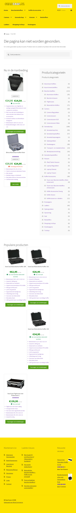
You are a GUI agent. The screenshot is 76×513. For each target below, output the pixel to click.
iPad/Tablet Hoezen (53, 162)
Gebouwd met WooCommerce (13, 502)
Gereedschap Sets (52, 130)
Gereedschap (19, 17)
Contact (8, 484)
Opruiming (47, 213)
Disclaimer (9, 473)
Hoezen (32, 17)
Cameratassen (51, 116)
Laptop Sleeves (51, 169)
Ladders (6, 24)
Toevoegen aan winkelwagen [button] (15, 131)
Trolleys (46, 230)
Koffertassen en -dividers (54, 198)
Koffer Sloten (51, 195)
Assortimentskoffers (50, 87)
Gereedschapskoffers (53, 134)
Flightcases (50, 102)
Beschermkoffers (17, 10)
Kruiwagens (32, 24)
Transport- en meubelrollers (56, 148)
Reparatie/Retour (12, 470)
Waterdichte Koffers (53, 105)
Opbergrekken (51, 141)
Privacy (8, 477)
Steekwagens (51, 144)
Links (8, 480)
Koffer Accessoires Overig (55, 191)
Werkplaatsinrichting (53, 151)
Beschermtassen (52, 98)
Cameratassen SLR (53, 119)
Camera (6, 17)
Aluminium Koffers (50, 84)
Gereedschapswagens (53, 137)
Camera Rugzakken (53, 112)
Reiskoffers (44, 17)
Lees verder (15, 184)
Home (6, 10)
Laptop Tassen (51, 173)
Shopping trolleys (19, 24)
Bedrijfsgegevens (11, 460)
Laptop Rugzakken (53, 166)
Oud (45, 216)
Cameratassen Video (53, 123)
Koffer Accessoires (35, 10)
